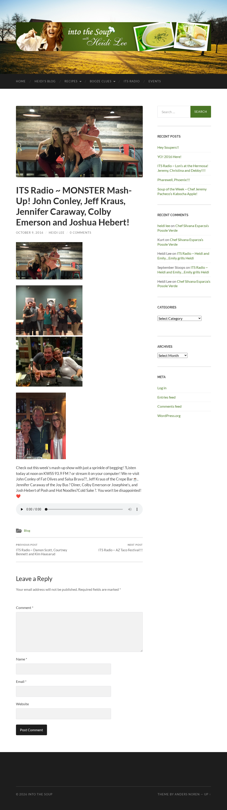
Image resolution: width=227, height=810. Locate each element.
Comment (24, 607)
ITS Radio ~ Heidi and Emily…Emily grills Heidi (183, 255)
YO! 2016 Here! (169, 156)
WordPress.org (168, 415)
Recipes (71, 81)
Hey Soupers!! (168, 147)
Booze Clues (101, 81)
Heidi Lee (57, 232)
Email (21, 681)
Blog (27, 530)
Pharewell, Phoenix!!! (173, 180)
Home (21, 81)
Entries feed (166, 397)
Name (21, 659)
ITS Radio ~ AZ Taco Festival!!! (120, 547)
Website (22, 704)
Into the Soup (40, 794)
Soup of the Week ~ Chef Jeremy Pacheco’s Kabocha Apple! (182, 191)
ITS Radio (132, 81)
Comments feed (169, 406)
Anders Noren (187, 794)
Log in (161, 388)
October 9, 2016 (29, 232)
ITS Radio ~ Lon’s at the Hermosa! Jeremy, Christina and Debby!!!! (182, 168)
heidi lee (163, 225)
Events (155, 81)
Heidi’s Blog (45, 81)
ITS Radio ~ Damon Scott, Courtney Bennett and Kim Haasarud (41, 549)
